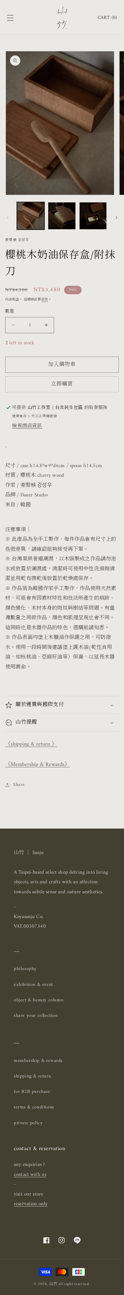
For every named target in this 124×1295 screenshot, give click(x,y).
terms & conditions (34, 1107)
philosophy (25, 969)
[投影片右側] (116, 217)
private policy (28, 1123)
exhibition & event (33, 984)
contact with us (30, 1174)
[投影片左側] (7, 217)
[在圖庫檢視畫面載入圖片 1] (30, 216)
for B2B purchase (32, 1091)
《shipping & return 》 (31, 744)
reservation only (31, 1204)
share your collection (36, 1015)
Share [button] (19, 784)
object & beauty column (38, 1000)
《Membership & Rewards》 (37, 764)
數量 (9, 311)
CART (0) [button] (107, 17)
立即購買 (62, 384)
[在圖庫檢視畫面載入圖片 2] (61, 216)
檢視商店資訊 (27, 426)
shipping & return (32, 1076)
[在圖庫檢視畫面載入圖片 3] (93, 216)
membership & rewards (38, 1060)
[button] (10, 17)
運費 (44, 300)
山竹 (53, 1284)
